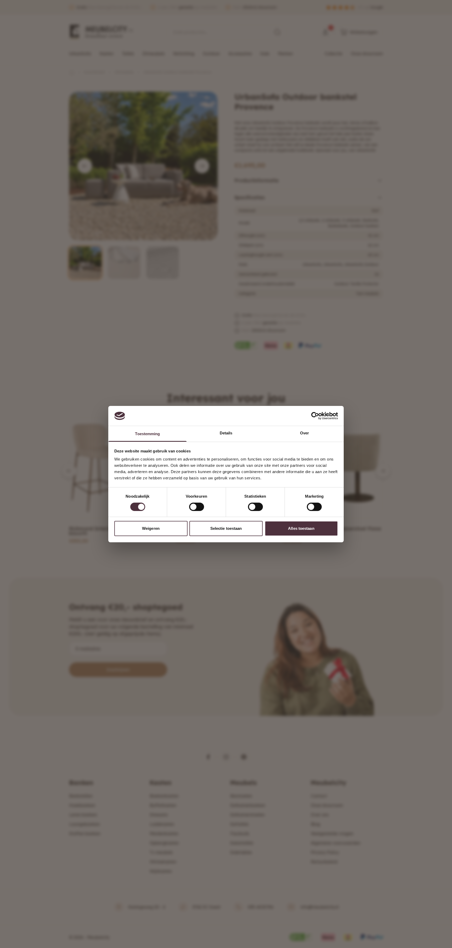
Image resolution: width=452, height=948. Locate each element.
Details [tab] (226, 433)
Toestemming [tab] (147, 434)
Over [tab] (304, 433)
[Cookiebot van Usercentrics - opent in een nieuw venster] (315, 416)
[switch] (196, 507)
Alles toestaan (301, 528)
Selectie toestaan (226, 528)
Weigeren (151, 528)
